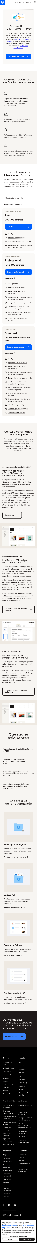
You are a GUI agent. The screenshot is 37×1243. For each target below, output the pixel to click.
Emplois (21, 1160)
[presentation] (18, 37)
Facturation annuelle (14, 204)
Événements (7, 1158)
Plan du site (22, 1136)
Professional (22, 1066)
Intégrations (7, 1071)
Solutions (6, 1078)
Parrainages (7, 1179)
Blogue (5, 1155)
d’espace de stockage (16, 238)
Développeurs (7, 1170)
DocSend (21, 1079)
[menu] (34, 2)
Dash (20, 1076)
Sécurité (5, 1081)
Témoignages (7, 1161)
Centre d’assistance (25, 1105)
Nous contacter (23, 1109)
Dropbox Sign (23, 1083)
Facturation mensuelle (14, 198)
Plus (19, 1062)
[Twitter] (3, 1205)
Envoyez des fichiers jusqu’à (20, 303)
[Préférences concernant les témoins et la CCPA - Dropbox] (18, 1231)
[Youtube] (15, 1205)
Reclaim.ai (21, 1086)
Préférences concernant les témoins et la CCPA (24, 1125)
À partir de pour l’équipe (17, 362)
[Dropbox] (2, 2)
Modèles (5, 1090)
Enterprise (21, 1072)
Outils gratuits (7, 1094)
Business (21, 1069)
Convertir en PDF (8, 1144)
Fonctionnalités (8, 1075)
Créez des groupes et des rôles (18, 409)
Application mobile (9, 1068)
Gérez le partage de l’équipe (17, 405)
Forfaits (20, 1089)
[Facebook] (9, 1205)
